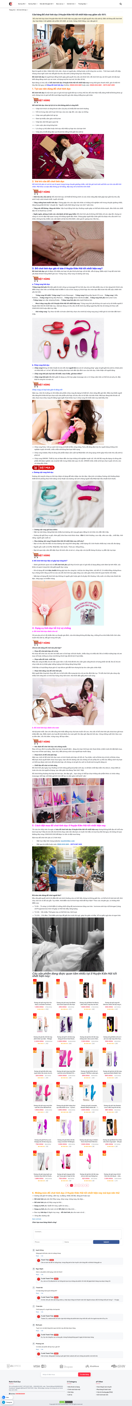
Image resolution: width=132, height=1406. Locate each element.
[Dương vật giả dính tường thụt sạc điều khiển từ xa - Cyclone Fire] (66, 1093)
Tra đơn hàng (84, 1374)
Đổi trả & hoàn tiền (102, 1395)
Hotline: (17, 1394)
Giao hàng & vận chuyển (104, 1387)
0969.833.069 (63, 844)
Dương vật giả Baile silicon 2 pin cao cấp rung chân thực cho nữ (112, 1038)
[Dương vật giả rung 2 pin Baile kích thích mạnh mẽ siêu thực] (66, 990)
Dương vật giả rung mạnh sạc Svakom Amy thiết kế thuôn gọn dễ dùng (43, 1176)
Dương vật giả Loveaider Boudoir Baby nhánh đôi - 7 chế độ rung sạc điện (89, 1107)
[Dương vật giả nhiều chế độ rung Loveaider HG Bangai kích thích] (66, 1127)
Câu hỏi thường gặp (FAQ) (105, 1392)
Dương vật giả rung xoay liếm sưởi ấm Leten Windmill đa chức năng (43, 1107)
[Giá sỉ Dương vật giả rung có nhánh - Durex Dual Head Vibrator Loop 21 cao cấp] (89, 1127)
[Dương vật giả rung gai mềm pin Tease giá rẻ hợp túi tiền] (66, 1161)
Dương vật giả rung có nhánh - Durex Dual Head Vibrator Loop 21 (89, 1141)
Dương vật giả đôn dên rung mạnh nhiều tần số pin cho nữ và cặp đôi (43, 1073)
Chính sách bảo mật (74, 1389)
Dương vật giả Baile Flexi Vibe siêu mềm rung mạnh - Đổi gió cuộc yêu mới (112, 1141)
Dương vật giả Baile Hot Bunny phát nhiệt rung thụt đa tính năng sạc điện (89, 1004)
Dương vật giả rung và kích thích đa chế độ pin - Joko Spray (112, 1176)
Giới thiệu (71, 1392)
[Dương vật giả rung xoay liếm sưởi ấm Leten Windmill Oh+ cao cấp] (66, 1058)
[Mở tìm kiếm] (120, 4)
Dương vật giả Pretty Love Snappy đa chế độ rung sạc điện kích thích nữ (42, 1141)
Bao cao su (59, 4)
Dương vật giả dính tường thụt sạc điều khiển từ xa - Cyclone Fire (66, 1107)
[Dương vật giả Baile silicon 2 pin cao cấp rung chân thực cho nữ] (112, 1024)
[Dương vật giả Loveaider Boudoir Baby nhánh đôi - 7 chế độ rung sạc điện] (89, 1093)
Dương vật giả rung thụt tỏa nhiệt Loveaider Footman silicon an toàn (43, 1004)
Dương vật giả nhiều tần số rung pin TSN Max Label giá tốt (89, 1073)
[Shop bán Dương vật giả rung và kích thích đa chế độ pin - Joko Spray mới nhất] (112, 1161)
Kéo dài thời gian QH (46, 4)
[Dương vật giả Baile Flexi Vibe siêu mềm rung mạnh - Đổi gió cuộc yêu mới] (112, 1127)
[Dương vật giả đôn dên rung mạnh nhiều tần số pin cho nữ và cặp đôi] (42, 1058)
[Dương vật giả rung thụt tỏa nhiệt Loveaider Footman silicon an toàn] (42, 990)
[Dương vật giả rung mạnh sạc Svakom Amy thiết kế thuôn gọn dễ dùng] (42, 1161)
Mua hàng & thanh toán (104, 1389)
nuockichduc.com (68, 841)
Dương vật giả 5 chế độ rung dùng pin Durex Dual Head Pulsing (66, 1038)
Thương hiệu (82, 4)
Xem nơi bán (36, 1219)
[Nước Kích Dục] (11, 4)
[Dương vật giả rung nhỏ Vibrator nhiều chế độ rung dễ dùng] (112, 990)
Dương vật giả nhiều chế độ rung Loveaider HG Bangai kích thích (66, 1141)
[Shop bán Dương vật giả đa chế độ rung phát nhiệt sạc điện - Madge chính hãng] (42, 1024)
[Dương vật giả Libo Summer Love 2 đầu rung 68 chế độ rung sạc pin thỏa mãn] (112, 1093)
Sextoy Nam (32, 4)
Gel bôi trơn (70, 4)
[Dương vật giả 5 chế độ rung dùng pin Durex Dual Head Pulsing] (66, 1024)
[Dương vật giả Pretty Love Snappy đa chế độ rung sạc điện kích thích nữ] (42, 1127)
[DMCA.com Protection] (66, 1402)
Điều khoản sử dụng (74, 1387)
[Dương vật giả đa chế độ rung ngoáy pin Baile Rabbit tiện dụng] (112, 1058)
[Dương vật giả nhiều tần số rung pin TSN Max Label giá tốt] (89, 1058)
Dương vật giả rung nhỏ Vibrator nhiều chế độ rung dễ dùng (112, 1004)
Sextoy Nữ (21, 4)
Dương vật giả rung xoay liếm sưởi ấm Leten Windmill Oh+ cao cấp (66, 1073)
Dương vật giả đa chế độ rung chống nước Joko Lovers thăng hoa (89, 1038)
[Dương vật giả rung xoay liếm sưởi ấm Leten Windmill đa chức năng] (42, 1093)
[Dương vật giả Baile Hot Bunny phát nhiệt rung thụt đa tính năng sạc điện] (89, 990)
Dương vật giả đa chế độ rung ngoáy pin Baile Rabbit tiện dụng (112, 1073)
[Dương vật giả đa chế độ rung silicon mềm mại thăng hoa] (89, 1161)
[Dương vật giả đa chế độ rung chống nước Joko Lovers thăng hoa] (89, 1024)
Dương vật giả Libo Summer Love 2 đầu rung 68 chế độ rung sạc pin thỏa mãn (112, 1107)
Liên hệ (70, 1395)
